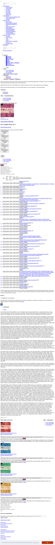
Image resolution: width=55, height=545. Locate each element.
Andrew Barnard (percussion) (37, 273)
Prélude (20, 186)
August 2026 (8, 8)
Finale (20, 193)
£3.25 (4, 271)
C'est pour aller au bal (23, 225)
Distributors (3, 535)
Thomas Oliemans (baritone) (25, 183)
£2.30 (4, 183)
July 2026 (8, 9)
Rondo (20, 187)
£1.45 (14, 219)
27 (1, 278)
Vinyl (7, 25)
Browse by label (6, 35)
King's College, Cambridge (11, 41)
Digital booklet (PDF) (4, 119)
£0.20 (4, 201)
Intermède (21, 278)
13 (1, 226)
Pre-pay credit (3, 524)
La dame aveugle (22, 284)
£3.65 (14, 271)
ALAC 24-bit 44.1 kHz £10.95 (36, 437)
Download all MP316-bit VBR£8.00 (4, 132)
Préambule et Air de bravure (33, 276)
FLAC (8, 73)
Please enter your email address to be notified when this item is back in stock (17, 516)
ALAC (11, 73)
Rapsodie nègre (22, 181)
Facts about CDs (3, 529)
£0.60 (14, 278)
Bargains (8, 19)
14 (1, 228)
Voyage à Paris (27, 263)
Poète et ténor (22, 228)
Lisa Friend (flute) (35, 183)
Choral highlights (9, 32)
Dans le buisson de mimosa (25, 230)
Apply (7, 67)
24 (1, 263)
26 (1, 276)
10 (1, 212)
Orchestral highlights (10, 29)
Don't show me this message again (9, 103)
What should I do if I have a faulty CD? (8, 530)
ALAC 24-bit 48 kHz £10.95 (34, 478)
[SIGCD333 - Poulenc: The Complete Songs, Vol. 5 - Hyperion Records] (7, 116)
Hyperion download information (6, 523)
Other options (50, 420)
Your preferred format (9, 95)
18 (1, 244)
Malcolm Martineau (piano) (6, 127)
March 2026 (8, 14)
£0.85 (4, 238)
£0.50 (14, 186)
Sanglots (30, 265)
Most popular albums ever (11, 24)
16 (1, 234)
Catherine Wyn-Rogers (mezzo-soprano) (27, 254)
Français (9, 76)
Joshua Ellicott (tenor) (23, 219)
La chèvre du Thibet (31, 203)
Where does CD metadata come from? (7, 531)
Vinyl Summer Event (10, 18)
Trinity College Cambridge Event (13, 17)
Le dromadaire (28, 200)
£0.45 (4, 186)
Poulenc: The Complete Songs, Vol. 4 (8, 493)
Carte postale (30, 243)
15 (1, 231)
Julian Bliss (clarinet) (44, 183)
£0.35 (14, 187)
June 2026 (8, 10)
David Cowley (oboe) (41, 219)
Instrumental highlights (11, 31)
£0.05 (4, 206)
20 (1, 249)
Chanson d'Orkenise (29, 255)
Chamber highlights (10, 30)
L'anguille (28, 241)
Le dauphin (29, 208)
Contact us (2, 533)
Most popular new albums (11, 23)
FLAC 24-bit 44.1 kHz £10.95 (23, 437)
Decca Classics (9, 37)
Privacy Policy (3, 537)
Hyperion (8, 36)
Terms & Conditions (4, 525)
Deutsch (9, 77)
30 (1, 284)
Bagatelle (21, 282)
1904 (25, 248)
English (6, 79)
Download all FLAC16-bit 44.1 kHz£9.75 (4, 136)
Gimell (7, 40)
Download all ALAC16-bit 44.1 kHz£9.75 (4, 146)
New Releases (6, 6)
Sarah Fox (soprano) (23, 236)
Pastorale (21, 191)
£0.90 (14, 197)
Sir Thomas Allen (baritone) (25, 271)
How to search (3, 522)
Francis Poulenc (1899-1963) (7, 121)
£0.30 (4, 187)
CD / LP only (9, 72)
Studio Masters (9, 27)
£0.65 (4, 193)
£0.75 (14, 193)
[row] (27, 432)
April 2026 (8, 13)
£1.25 (4, 219)
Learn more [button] (36, 542)
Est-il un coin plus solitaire (24, 222)
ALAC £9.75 (14, 437)
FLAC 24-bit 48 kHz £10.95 (23, 478)
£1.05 (14, 234)
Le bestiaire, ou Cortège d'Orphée (27, 195)
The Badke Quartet (34, 199)
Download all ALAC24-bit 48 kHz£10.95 (4, 150)
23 (1, 261)
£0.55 (4, 278)
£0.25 (14, 201)
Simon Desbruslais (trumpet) (36, 220)
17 (1, 241)
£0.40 (4, 228)
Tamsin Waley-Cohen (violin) (31, 274)
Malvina (27, 280)
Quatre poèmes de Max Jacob (25, 216)
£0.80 (4, 197)
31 (1, 287)
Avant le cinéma (28, 246)
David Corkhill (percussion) (25, 273)
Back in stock (9, 21)
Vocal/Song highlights (10, 33)
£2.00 (4, 252)
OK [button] (47, 542)
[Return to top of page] (5, 520)
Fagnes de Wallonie (29, 260)
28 (1, 280)
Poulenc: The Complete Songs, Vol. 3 (8, 474)
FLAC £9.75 (8, 437)
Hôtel (28, 258)
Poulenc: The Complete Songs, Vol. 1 (8, 433)
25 (1, 266)
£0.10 (4, 204)
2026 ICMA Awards (10, 26)
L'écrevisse (27, 211)
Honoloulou (21, 189)
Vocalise (22, 233)
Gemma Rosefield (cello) (43, 274)
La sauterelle (26, 206)
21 (1, 256)
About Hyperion (3, 539)
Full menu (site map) (7, 50)
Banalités (22, 251)
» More (22, 301)
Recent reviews (9, 7)
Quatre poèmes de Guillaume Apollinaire (29, 237)
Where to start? (6, 20)
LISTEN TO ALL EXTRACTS (25, 178)
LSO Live (8, 42)
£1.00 (14, 238)
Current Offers (6, 15)
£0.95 (4, 234)
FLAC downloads (10, 70)
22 (1, 258)
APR (7, 38)
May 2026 (8, 12)
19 (1, 247)
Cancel (2, 517)
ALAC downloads (10, 71)
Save (6, 517)
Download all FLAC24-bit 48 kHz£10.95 (4, 141)
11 (1, 214)
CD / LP (15, 73)
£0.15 (4, 212)
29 (1, 282)
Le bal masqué (22, 268)
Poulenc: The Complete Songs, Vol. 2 (8, 454)
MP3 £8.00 (3, 437)
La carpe (28, 214)
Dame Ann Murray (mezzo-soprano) (27, 239)
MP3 (5, 68)
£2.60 (14, 183)
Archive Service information (6, 536)
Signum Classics (9, 43)
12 (1, 223)
